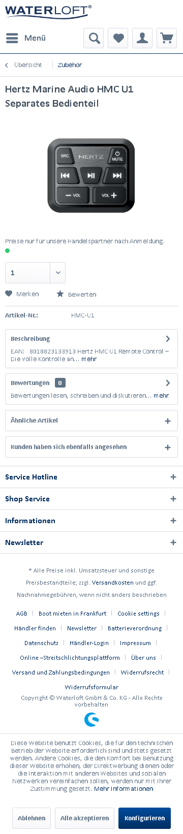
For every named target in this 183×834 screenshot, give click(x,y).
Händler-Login (89, 642)
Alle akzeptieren (84, 818)
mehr (88, 359)
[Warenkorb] (167, 38)
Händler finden (35, 628)
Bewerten (81, 294)
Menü (35, 37)
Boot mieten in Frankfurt (72, 613)
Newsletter (82, 628)
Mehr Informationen (123, 788)
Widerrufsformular (91, 687)
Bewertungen (30, 383)
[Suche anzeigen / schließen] (93, 38)
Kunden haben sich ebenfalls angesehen (69, 447)
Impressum (135, 642)
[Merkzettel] (118, 38)
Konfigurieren (145, 818)
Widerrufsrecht (142, 672)
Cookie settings (138, 613)
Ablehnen (31, 818)
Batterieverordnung (135, 628)
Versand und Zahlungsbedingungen (61, 672)
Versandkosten (113, 582)
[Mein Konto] (142, 38)
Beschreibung (30, 338)
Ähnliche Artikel (34, 420)
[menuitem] (25, 38)
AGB (21, 613)
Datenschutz (41, 642)
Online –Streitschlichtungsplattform (70, 657)
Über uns (143, 657)
